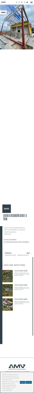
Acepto (22, 382)
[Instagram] (16, 2)
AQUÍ (10, 390)
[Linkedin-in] (22, 2)
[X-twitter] (24, 2)
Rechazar (28, 382)
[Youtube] (27, 2)
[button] (31, 2)
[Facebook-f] (19, 2)
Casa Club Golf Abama (20, 271)
